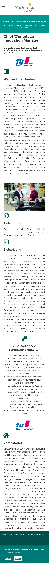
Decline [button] (8, 559)
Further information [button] (12, 553)
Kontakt (29, 535)
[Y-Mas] (24, 7)
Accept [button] (18, 559)
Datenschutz (19, 535)
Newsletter (39, 535)
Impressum (7, 535)
